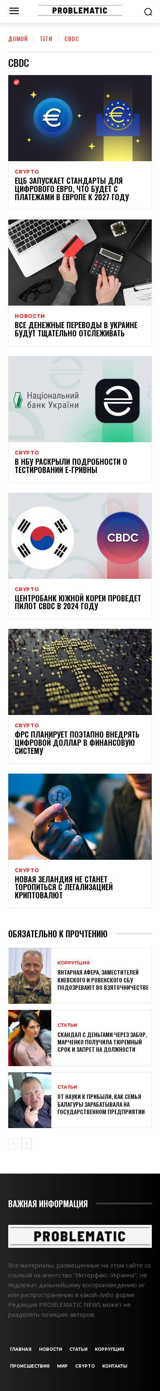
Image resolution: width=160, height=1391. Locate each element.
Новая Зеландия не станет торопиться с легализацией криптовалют (64, 887)
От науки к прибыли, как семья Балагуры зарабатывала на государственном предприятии (101, 1103)
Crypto (27, 171)
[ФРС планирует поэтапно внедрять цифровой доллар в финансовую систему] (80, 672)
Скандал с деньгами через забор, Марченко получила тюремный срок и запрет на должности (102, 1041)
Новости (30, 316)
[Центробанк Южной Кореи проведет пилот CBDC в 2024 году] (80, 536)
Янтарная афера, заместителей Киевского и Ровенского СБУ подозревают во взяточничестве (103, 979)
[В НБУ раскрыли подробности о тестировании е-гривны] (80, 399)
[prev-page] (13, 1143)
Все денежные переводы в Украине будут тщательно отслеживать (76, 329)
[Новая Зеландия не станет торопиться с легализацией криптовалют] (80, 817)
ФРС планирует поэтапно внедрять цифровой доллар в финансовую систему (77, 742)
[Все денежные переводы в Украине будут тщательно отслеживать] (80, 262)
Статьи (67, 1025)
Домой (18, 38)
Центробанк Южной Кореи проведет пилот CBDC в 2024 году (78, 602)
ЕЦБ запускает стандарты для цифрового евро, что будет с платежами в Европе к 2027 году (72, 188)
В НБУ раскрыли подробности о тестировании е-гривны (71, 465)
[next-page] (26, 1143)
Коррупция (73, 963)
